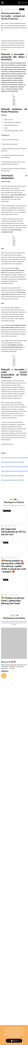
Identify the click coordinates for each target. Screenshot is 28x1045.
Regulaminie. (17, 1036)
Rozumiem (14, 1041)
